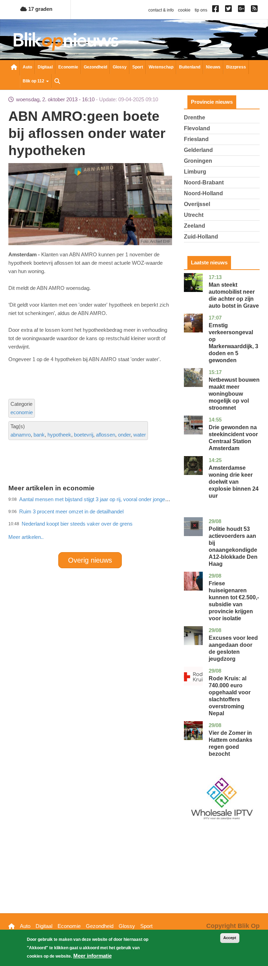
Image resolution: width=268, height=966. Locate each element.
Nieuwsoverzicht (14, 67)
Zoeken (57, 81)
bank (39, 435)
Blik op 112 (34, 81)
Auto (27, 67)
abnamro (20, 435)
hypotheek (59, 435)
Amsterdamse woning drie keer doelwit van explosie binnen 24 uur (234, 482)
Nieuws (213, 67)
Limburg (195, 172)
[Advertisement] (135, 521)
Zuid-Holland (201, 237)
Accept (229, 938)
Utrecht (193, 215)
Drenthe (194, 117)
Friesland (196, 139)
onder (124, 435)
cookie (184, 10)
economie (21, 412)
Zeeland (194, 226)
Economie (68, 67)
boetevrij (83, 435)
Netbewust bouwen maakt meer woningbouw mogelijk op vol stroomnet (234, 394)
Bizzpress (236, 67)
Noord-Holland (203, 193)
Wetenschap (161, 67)
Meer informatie (92, 956)
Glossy (120, 67)
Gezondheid (95, 67)
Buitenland (189, 67)
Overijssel (197, 204)
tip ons (201, 10)
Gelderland (198, 150)
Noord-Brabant (204, 182)
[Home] (66, 41)
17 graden (39, 9)
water (139, 435)
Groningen (198, 161)
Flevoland (197, 128)
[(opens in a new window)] (216, 10)
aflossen (105, 435)
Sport (137, 67)
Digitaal (45, 67)
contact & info (161, 10)
